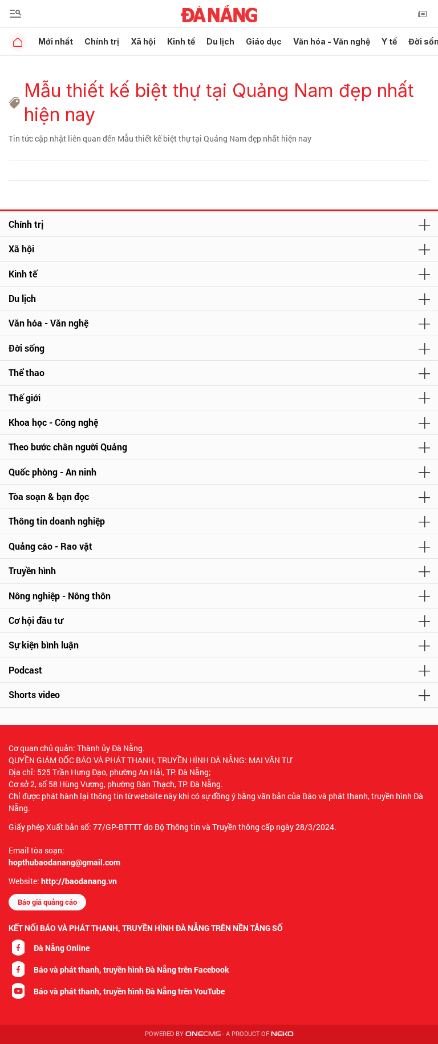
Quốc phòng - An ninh (52, 472)
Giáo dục (264, 41)
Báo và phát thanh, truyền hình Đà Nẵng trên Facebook (131, 969)
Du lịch (220, 41)
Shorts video (34, 694)
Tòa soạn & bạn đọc (49, 496)
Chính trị (101, 41)
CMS (203, 1034)
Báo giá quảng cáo (47, 902)
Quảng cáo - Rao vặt (50, 546)
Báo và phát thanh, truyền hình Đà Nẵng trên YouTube (129, 991)
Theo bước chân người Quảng (68, 447)
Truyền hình (32, 571)
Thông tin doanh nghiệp (57, 521)
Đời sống (26, 348)
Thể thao (26, 372)
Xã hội (143, 41)
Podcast (25, 670)
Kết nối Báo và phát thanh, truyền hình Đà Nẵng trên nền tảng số (146, 927)
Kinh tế (181, 41)
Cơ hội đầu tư (36, 620)
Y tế (389, 41)
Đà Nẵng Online (62, 947)
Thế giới (24, 398)
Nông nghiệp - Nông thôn (60, 596)
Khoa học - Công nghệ (53, 422)
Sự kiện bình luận (44, 645)
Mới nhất (55, 41)
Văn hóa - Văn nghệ (331, 41)
